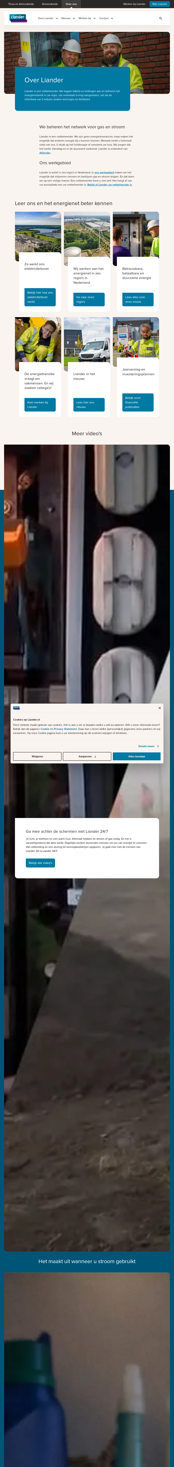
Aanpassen (85, 756)
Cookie (45, 728)
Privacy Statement (65, 728)
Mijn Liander (159, 4)
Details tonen (146, 746)
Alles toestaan (136, 756)
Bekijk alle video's (40, 863)
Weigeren (37, 756)
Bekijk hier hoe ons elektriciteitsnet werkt (40, 297)
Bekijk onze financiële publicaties (133, 402)
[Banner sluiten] (160, 708)
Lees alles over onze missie (135, 299)
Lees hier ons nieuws (85, 404)
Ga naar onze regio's (85, 299)
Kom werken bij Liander (37, 404)
